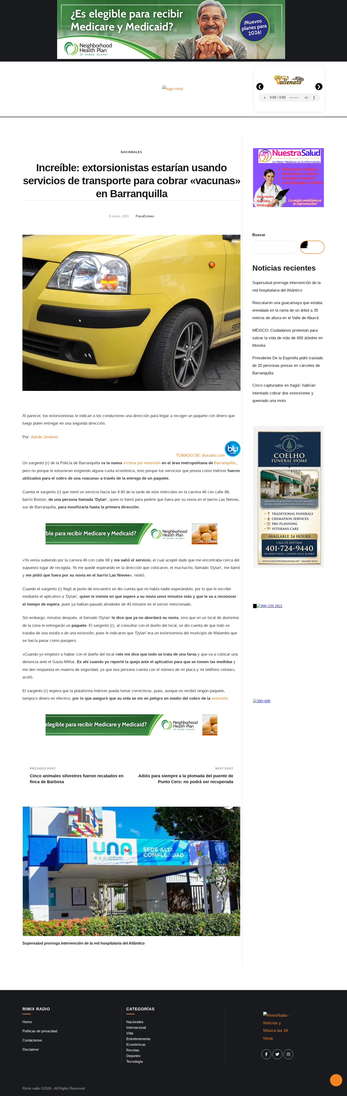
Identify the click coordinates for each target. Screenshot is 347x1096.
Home (27, 1022)
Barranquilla (224, 463)
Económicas (136, 1044)
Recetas (132, 1050)
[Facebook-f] (266, 1054)
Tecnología (134, 1061)
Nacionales (131, 152)
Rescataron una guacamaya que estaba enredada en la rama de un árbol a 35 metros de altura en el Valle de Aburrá (287, 310)
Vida (129, 1033)
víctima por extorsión (142, 463)
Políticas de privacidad (39, 1031)
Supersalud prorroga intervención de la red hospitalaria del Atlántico (83, 943)
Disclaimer (30, 1049)
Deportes (133, 1056)
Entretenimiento (138, 1039)
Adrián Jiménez (44, 437)
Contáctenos (32, 1040)
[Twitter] (277, 1054)
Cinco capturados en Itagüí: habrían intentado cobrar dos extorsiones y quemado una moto (283, 393)
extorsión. (220, 698)
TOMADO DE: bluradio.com (200, 455)
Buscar (258, 235)
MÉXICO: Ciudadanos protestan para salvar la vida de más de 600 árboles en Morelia (287, 338)
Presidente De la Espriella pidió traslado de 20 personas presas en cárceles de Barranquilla (287, 366)
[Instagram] (288, 1054)
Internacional (136, 1027)
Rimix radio (31, 1088)
